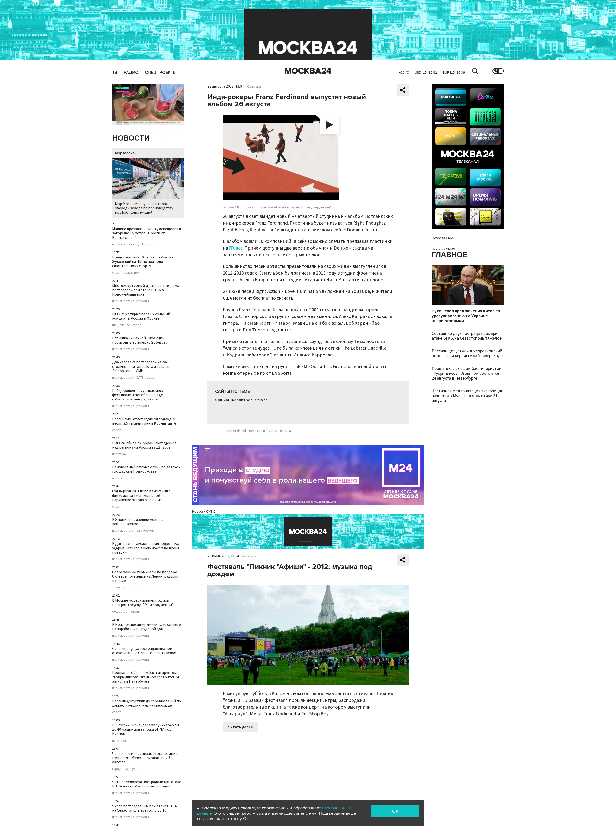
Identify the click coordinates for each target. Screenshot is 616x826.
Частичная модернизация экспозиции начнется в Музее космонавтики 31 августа (145, 758)
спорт (116, 272)
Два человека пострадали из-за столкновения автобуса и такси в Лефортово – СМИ (140, 367)
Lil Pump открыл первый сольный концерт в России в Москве (141, 316)
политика (119, 454)
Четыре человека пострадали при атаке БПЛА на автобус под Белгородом (146, 784)
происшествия (123, 244)
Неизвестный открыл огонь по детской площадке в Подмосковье (146, 469)
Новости (131, 138)
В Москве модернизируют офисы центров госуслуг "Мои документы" (142, 602)
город (149, 244)
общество (131, 272)
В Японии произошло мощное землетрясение (138, 522)
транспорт (120, 587)
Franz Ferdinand (234, 430)
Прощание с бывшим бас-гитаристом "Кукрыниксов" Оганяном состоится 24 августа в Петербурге (145, 677)
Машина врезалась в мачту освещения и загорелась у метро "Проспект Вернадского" (146, 233)
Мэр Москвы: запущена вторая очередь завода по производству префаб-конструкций (144, 208)
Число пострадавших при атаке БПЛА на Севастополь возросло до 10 (144, 808)
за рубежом (145, 530)
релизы (254, 430)
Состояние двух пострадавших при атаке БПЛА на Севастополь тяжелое (144, 651)
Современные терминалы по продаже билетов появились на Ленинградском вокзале (145, 576)
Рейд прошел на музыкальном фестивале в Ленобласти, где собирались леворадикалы (138, 395)
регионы (142, 301)
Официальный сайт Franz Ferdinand (241, 400)
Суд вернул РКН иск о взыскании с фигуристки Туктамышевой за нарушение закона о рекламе (141, 496)
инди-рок (270, 430)
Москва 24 (308, 71)
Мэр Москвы (126, 153)
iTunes (236, 248)
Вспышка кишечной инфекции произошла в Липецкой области (140, 340)
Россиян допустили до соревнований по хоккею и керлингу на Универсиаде (146, 703)
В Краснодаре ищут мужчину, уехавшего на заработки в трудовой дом (146, 627)
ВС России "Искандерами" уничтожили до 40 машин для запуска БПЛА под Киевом (145, 729)
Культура (254, 86)
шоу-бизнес (121, 325)
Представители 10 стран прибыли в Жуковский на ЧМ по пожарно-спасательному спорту (143, 262)
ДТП (139, 244)
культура (130, 769)
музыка (285, 430)
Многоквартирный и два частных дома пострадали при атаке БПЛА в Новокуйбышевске (145, 290)
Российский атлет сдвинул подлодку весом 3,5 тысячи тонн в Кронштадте (144, 421)
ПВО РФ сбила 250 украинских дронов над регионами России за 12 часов (144, 445)
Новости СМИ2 (203, 512)
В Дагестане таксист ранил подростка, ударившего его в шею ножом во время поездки (145, 548)
